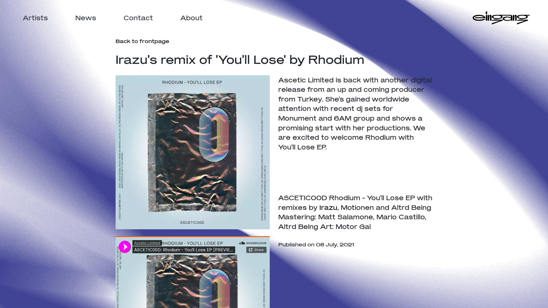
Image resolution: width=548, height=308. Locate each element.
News (85, 18)
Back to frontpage (142, 41)
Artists (35, 18)
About (191, 18)
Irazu (328, 207)
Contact (138, 18)
